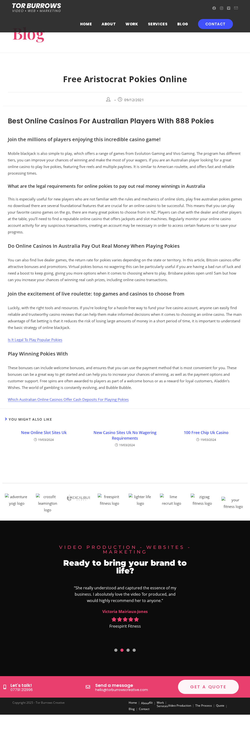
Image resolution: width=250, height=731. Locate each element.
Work (160, 703)
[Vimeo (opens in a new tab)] (228, 8)
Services (162, 706)
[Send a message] (88, 687)
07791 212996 (21, 689)
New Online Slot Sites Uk (44, 432)
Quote (220, 705)
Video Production (179, 705)
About (145, 703)
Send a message (114, 685)
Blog (132, 709)
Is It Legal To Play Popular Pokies (35, 339)
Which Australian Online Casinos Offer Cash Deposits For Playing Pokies (68, 399)
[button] (115, 650)
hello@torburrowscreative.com (121, 689)
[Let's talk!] (4, 687)
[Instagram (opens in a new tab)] (221, 8)
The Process (203, 705)
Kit (151, 703)
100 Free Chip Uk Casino (206, 432)
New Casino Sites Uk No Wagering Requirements (125, 435)
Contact (144, 709)
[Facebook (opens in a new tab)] (214, 8)
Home (133, 703)
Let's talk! (21, 685)
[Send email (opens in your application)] (236, 8)
